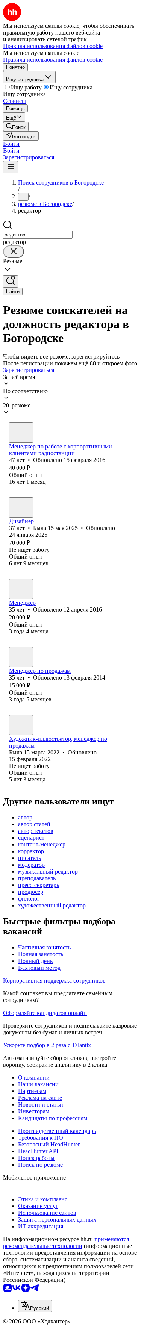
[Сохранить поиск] (10, 281)
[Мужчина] (21, 589)
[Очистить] (13, 251)
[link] (16, 126)
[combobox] (38, 235)
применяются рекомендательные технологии (66, 1242)
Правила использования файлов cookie (53, 59)
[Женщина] (21, 432)
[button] (11, 144)
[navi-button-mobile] (10, 167)
